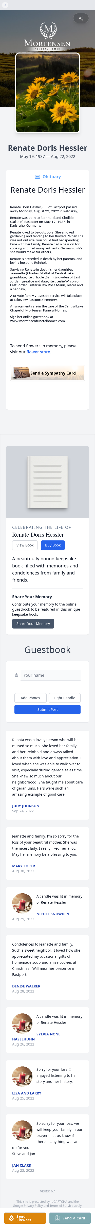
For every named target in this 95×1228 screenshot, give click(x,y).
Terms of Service (61, 1206)
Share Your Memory (33, 623)
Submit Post (47, 709)
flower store (38, 352)
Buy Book (53, 545)
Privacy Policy (33, 1206)
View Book (24, 545)
